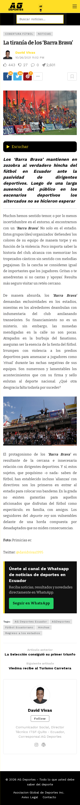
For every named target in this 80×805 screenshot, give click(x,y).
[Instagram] (36, 744)
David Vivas (25, 52)
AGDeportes (61, 621)
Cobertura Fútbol (19, 34)
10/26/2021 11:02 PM (29, 57)
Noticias (44, 34)
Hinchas (43, 627)
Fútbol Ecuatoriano (19, 627)
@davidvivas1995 (29, 552)
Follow (40, 718)
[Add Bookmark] (72, 76)
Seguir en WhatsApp (31, 603)
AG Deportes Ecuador (31, 621)
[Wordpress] (43, 744)
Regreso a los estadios (22, 633)
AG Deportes (26, 779)
